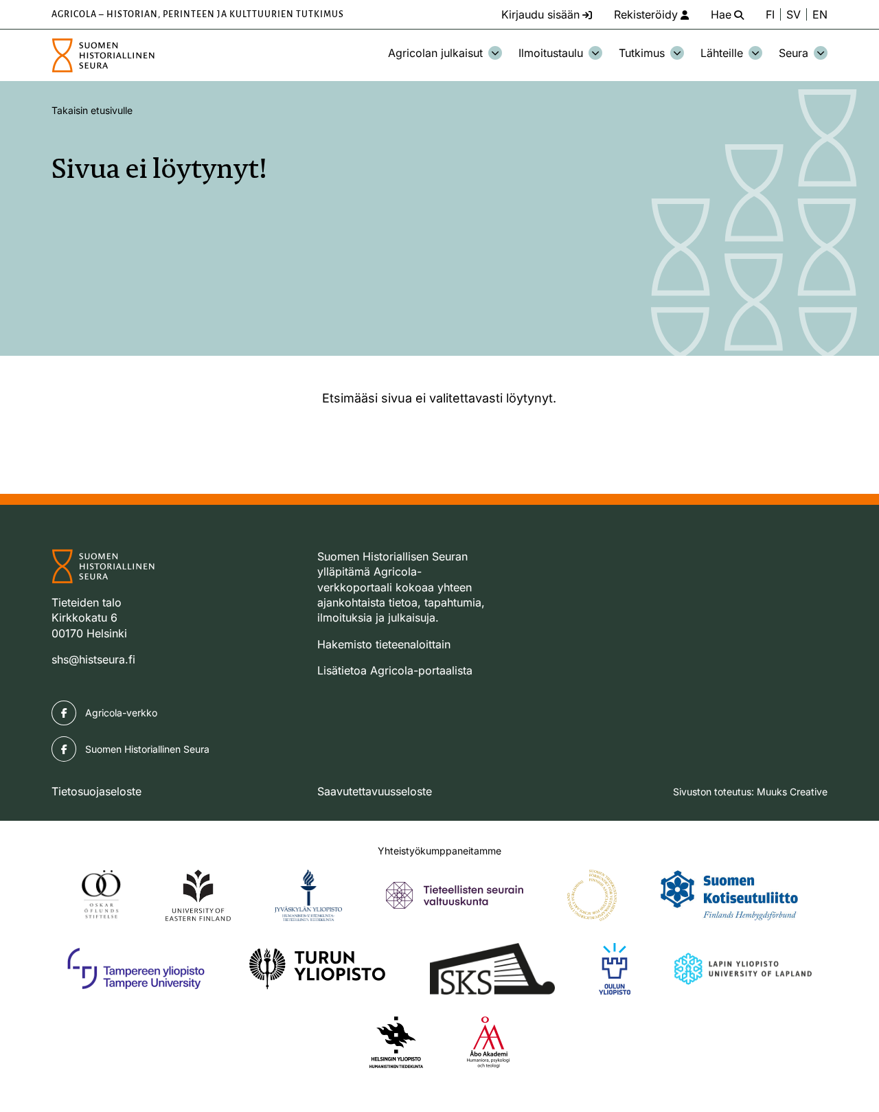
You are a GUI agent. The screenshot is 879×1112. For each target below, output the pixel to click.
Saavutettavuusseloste (374, 791)
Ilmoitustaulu (550, 53)
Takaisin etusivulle (92, 110)
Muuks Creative (792, 791)
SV (793, 14)
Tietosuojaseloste (96, 791)
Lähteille (721, 53)
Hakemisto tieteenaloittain (383, 644)
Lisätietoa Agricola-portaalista (394, 670)
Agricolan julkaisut (435, 53)
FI (770, 14)
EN (819, 14)
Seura (793, 53)
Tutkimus (642, 53)
